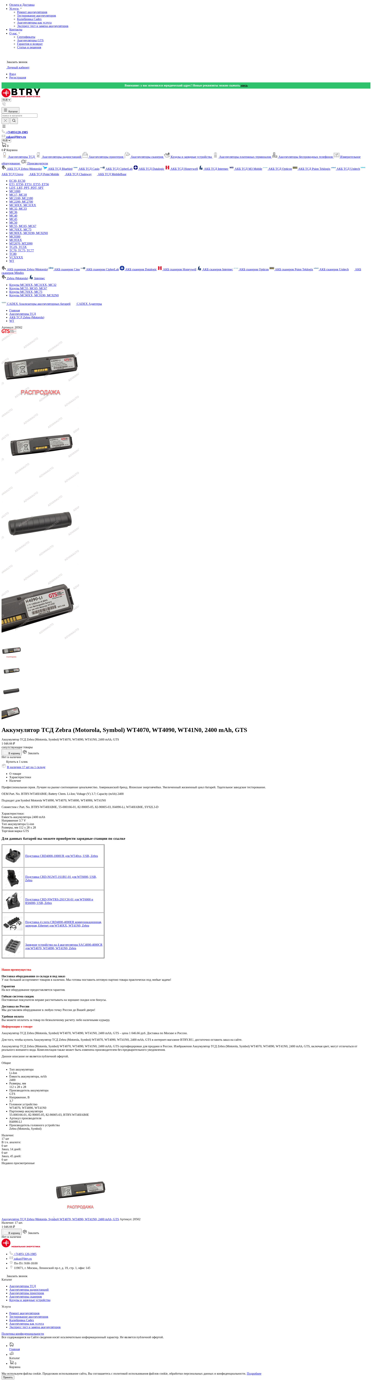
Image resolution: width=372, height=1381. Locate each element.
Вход (12, 74)
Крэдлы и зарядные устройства (29, 1300)
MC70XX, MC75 (20, 229)
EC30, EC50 (17, 180)
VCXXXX (16, 257)
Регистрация (17, 77)
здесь (244, 85)
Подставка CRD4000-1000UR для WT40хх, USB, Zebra (61, 856)
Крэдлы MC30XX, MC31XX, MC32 (32, 284)
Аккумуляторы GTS (30, 40)
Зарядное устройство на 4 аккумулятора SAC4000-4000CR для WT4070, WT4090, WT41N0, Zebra (63, 946)
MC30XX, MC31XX (22, 205)
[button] (4, 127)
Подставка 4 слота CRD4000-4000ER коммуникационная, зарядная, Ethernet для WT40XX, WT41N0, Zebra (63, 923)
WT (11, 261)
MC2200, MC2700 (21, 201)
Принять (8, 1377)
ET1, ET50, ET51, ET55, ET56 (29, 184)
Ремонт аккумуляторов (32, 12)
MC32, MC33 (18, 208)
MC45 (13, 219)
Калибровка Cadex (29, 19)
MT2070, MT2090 (21, 243)
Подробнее (254, 1373)
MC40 (13, 215)
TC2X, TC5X (18, 247)
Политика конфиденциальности (23, 1333)
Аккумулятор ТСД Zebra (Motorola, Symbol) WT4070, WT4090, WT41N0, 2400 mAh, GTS (60, 1219)
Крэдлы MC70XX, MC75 (25, 291)
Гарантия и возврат (30, 43)
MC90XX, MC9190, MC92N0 (28, 233)
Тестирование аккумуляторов (36, 15)
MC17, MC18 (18, 194)
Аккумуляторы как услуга (34, 22)
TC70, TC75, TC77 (21, 250)
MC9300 (14, 236)
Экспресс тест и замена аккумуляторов (42, 26)
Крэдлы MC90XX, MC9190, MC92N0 (34, 295)
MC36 (13, 212)
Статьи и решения (29, 47)
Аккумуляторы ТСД (22, 314)
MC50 (13, 222)
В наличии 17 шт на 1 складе (26, 767)
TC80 (12, 254)
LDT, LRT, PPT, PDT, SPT (26, 187)
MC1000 (14, 191)
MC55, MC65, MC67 (22, 226)
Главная (14, 310)
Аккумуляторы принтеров (26, 1293)
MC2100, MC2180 (21, 198)
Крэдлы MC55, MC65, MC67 (28, 288)
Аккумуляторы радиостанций (29, 1289)
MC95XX (15, 240)
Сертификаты (26, 36)
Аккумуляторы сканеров (25, 1296)
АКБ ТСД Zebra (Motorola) (26, 317)
